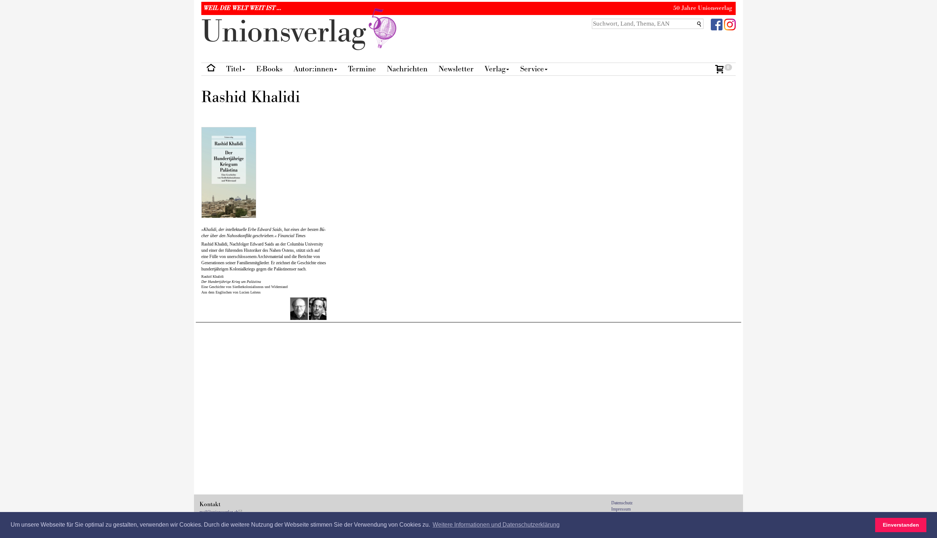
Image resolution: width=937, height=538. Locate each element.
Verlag (495, 69)
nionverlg (287, 32)
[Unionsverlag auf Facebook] (717, 24)
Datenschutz (621, 502)
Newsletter (456, 69)
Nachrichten (407, 69)
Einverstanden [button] (901, 525)
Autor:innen (313, 69)
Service (532, 69)
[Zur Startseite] (211, 69)
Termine (362, 69)
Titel (234, 69)
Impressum (621, 509)
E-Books (269, 69)
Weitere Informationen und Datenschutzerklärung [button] (496, 525)
